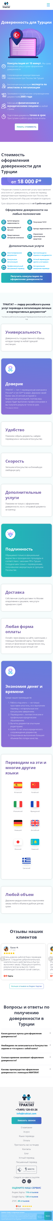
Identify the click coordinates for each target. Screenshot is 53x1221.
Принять (48, 1216)
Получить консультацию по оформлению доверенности (26, 278)
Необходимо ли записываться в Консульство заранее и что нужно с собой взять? (24, 1047)
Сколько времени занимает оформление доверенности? (22, 1059)
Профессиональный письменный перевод (15, 267)
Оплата (26, 1140)
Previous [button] (2, 958)
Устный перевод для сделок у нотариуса (41, 260)
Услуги (26, 1131)
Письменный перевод (26, 1162)
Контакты (26, 1149)
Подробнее (18, 1219)
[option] (23, 962)
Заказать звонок (26, 1120)
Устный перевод (26, 1157)
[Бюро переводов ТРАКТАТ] (6, 5)
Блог (26, 1153)
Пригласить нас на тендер (26, 1144)
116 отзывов (32, 1192)
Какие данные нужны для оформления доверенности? (21, 1035)
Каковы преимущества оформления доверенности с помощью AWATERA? (20, 1071)
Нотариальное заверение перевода (41, 267)
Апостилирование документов (14, 254)
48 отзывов (23, 1201)
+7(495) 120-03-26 (26, 1109)
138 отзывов (31, 1196)
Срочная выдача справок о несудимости (42, 254)
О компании (26, 1127)
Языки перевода (26, 1136)
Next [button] (50, 958)
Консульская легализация (12, 260)
